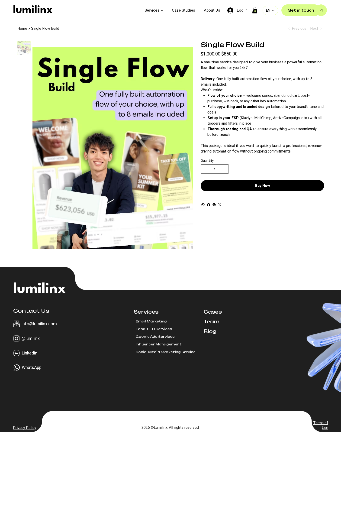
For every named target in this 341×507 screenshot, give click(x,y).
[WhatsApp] (203, 204)
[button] (254, 10)
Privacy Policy (24, 428)
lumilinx (33, 10)
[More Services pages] (162, 10)
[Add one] (223, 169)
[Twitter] (219, 204)
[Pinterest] (214, 204)
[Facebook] (208, 204)
